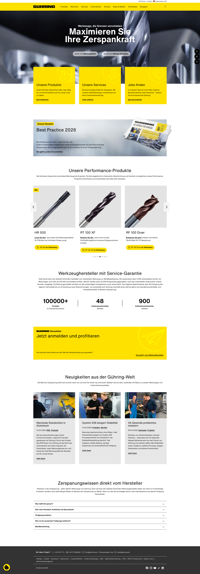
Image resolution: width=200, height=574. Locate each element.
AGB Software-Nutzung (112, 559)
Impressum (54, 559)
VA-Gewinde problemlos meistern (142, 424)
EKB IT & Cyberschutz (135, 559)
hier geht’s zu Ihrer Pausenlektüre (49, 151)
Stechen (104, 427)
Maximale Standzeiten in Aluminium (51, 424)
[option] (54, 221)
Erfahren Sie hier (41, 237)
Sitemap (39, 559)
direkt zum (85, 54)
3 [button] (97, 256)
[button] (6, 567)
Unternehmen (95, 6)
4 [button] (100, 256)
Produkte (64, 6)
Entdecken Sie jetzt (88, 237)
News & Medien (119, 6)
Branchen (74, 6)
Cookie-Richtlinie (76, 559)
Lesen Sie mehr (132, 237)
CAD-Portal (141, 1)
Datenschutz (65, 559)
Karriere (107, 6)
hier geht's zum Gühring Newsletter (150, 355)
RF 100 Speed (142, 247)
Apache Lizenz (149, 559)
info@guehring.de (91, 552)
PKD (48, 430)
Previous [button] (33, 207)
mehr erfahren (87, 99)
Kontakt (149, 1)
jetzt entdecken (42, 99)
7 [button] (106, 256)
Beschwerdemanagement (44, 561)
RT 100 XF (49, 250)
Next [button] (166, 207)
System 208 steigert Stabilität (100, 423)
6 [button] (104, 256)
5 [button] (102, 256)
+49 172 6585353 (74, 552)
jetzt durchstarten (135, 99)
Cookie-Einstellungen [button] (91, 559)
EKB (124, 559)
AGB (101, 559)
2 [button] (95, 256)
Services (84, 6)
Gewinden (143, 430)
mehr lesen (40, 458)
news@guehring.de (123, 552)
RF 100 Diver (96, 247)
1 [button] (93, 256)
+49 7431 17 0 (59, 552)
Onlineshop (132, 6)
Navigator (144, 6)
